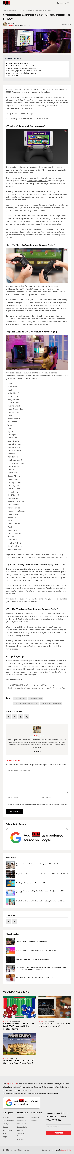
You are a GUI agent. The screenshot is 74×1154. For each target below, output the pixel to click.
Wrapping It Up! (13, 75)
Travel (5, 1133)
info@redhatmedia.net (48, 1093)
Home (4, 10)
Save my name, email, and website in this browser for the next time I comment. (38, 804)
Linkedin (34, 1121)
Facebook (35, 1117)
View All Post (37, 751)
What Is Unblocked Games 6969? (19, 63)
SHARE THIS (65, 24)
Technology (7, 1130)
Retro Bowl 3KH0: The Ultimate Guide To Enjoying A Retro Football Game (18, 1026)
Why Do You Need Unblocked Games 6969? (22, 73)
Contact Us (21, 1121)
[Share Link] (8, 716)
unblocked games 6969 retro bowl (25, 703)
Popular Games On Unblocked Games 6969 (22, 68)
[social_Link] (8, 921)
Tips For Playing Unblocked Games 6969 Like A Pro (24, 71)
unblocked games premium (51, 703)
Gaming (21, 10)
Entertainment (13, 10)
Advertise (20, 1130)
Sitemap (20, 1139)
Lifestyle (6, 1124)
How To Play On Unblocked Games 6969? (21, 66)
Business (6, 1117)
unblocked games (36, 698)
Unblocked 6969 (19, 698)
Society (6, 1127)
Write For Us (21, 1124)
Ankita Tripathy (13, 23)
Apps (5, 1137)
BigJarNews (12, 1084)
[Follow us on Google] (37, 837)
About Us (20, 1117)
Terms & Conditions (21, 1134)
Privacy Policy (22, 1127)
